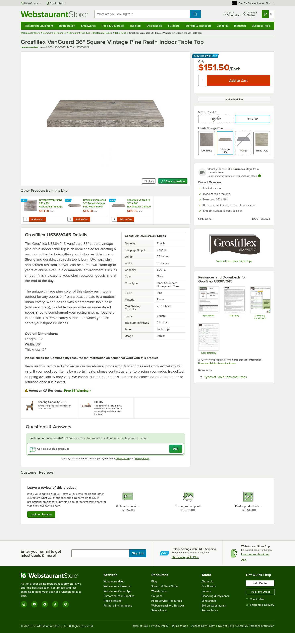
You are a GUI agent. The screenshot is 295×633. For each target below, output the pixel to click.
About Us (207, 581)
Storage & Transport (198, 25)
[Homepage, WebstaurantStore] (54, 14)
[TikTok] (55, 604)
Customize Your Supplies (119, 595)
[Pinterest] (65, 604)
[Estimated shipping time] (259, 176)
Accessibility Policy (203, 626)
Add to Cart (37, 219)
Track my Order (260, 591)
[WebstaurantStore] (54, 575)
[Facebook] (45, 604)
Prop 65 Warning (76, 390)
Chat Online (257, 599)
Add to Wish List (234, 99)
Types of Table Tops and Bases (237, 377)
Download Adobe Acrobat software (217, 363)
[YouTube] (34, 604)
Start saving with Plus (185, 557)
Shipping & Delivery (262, 604)
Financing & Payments (215, 595)
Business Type (261, 25)
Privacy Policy (142, 458)
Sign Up (137, 553)
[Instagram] (24, 604)
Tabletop (135, 25)
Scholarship (208, 600)
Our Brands (208, 586)
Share (151, 181)
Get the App (56, 3)
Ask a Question (175, 181)
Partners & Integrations (118, 605)
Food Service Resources (166, 600)
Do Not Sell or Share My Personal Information (246, 626)
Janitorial (222, 25)
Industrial (240, 25)
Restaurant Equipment (39, 25)
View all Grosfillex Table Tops (234, 261)
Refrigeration (67, 25)
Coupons (157, 595)
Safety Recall (159, 610)
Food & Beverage (113, 25)
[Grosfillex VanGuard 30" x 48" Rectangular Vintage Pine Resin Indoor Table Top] (131, 210)
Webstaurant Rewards (117, 586)
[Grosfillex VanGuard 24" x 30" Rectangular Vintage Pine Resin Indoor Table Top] (43, 210)
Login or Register (41, 514)
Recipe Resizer (113, 600)
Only (201, 61)
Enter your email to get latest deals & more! (41, 553)
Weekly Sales (159, 591)
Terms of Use (123, 458)
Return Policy (209, 610)
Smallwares (88, 25)
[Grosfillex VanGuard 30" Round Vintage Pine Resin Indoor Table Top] (87, 210)
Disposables (154, 25)
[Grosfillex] (234, 244)
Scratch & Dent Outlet (164, 586)
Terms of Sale (139, 626)
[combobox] (142, 14)
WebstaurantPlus (114, 581)
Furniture (174, 25)
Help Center (31, 3)
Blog (154, 581)
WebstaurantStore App (117, 591)
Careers (206, 591)
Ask (175, 449)
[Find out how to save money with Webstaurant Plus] (24, 200)
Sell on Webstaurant (213, 605)
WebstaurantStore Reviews (168, 605)
